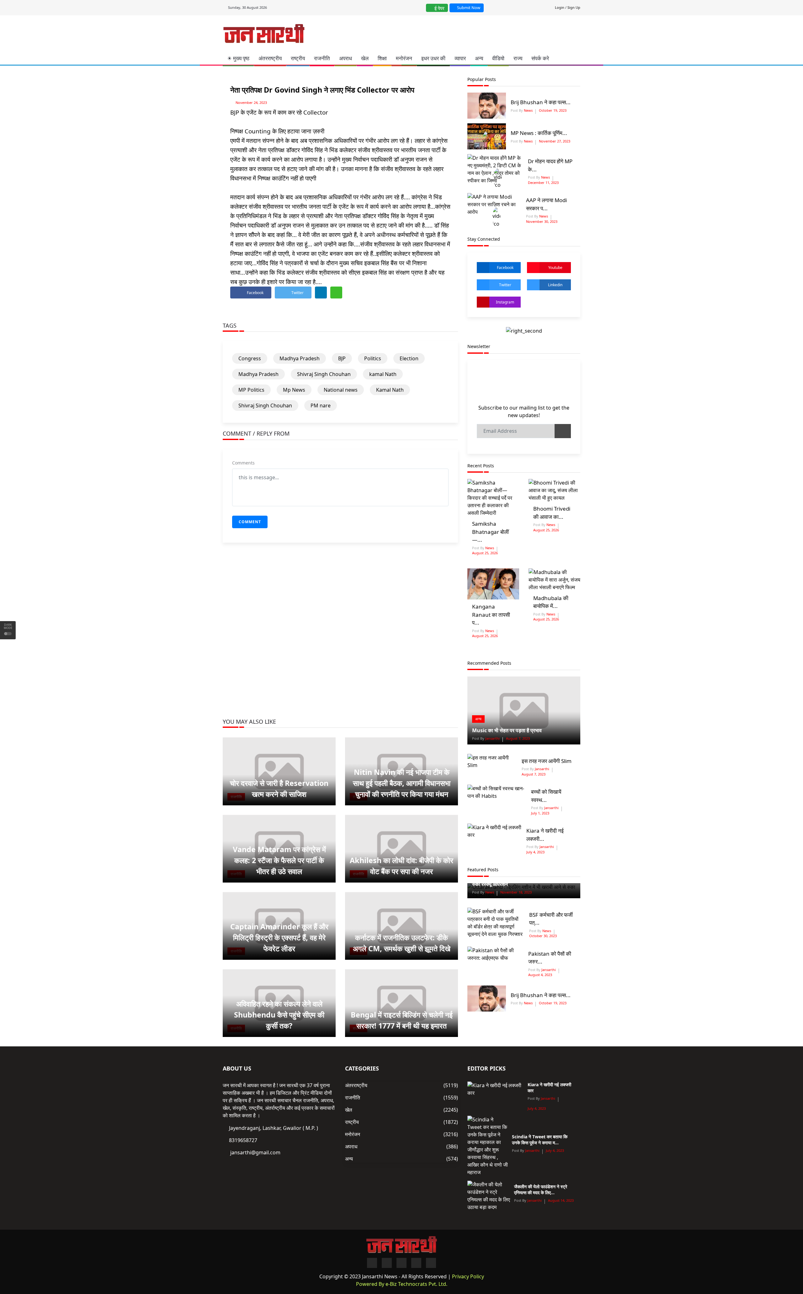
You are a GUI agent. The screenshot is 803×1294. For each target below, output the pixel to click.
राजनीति (322, 58)
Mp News (294, 389)
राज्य (517, 58)
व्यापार (460, 58)
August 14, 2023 (561, 1200)
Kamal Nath (390, 389)
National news (341, 389)
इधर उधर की (433, 58)
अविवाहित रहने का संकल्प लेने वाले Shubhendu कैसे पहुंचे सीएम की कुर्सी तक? (279, 1015)
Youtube (555, 267)
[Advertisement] (429, 33)
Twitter (505, 284)
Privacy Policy (468, 1276)
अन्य (479, 58)
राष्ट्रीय (298, 58)
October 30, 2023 (543, 935)
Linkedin (555, 284)
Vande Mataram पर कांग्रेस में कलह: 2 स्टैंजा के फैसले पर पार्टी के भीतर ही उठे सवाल (279, 860)
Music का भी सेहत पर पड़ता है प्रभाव (507, 730)
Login (559, 7)
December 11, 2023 (543, 182)
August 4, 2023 (540, 974)
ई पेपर (438, 8)
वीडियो (498, 58)
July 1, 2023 (540, 813)
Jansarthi (492, 738)
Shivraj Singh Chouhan (324, 374)
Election (409, 358)
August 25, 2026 (485, 552)
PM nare (321, 405)
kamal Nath (382, 374)
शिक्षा (382, 58)
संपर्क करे (540, 58)
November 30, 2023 (541, 221)
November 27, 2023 (554, 141)
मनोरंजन (404, 58)
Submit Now (468, 7)
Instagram (505, 302)
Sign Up (573, 7)
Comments (243, 463)
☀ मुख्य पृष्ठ (238, 58)
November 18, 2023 (516, 892)
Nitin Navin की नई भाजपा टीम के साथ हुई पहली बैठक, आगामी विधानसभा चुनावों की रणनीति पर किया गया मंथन (401, 783)
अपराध (345, 58)
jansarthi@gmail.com (255, 1152)
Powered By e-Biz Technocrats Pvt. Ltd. (401, 1284)
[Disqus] (340, 638)
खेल (365, 58)
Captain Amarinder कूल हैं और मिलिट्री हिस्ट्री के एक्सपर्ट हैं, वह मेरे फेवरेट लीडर (279, 937)
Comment (250, 521)
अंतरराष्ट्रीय (270, 58)
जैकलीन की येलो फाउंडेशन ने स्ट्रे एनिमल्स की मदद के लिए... (540, 1189)
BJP (342, 358)
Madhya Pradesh (299, 358)
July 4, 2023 (535, 852)
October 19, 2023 (552, 110)
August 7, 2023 (518, 738)
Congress (249, 358)
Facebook (505, 267)
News (528, 110)
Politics (372, 358)
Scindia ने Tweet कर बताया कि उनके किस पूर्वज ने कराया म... (539, 1140)
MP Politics (251, 389)
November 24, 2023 (251, 102)
